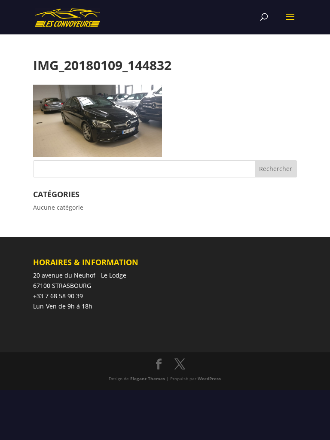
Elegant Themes (147, 379)
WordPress (209, 379)
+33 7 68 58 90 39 (58, 296)
